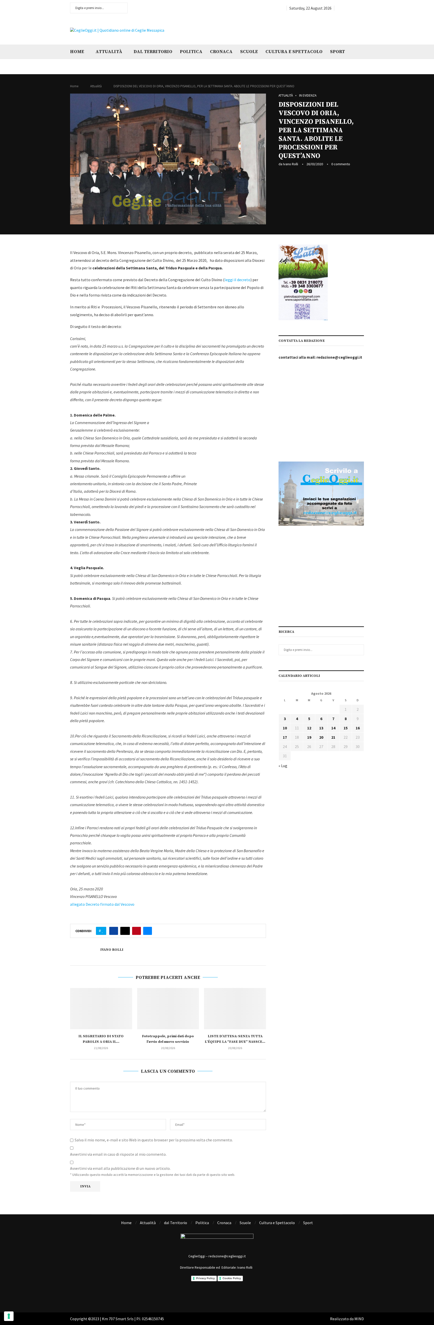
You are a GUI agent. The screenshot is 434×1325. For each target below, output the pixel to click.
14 (333, 727)
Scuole (249, 52)
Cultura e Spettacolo (293, 52)
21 (333, 737)
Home (77, 52)
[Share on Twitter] (125, 931)
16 (358, 727)
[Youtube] (356, 8)
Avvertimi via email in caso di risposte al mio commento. (118, 1154)
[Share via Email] (147, 931)
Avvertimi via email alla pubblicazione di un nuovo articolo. (120, 1168)
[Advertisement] (301, 29)
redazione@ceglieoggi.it (339, 357)
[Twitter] (345, 8)
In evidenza (307, 96)
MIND (359, 1318)
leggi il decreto (237, 279)
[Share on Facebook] (113, 931)
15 (346, 727)
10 (285, 727)
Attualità (108, 52)
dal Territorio (153, 52)
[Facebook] (338, 8)
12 (309, 727)
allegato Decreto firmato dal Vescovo (102, 904)
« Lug (283, 765)
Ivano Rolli (290, 164)
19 (309, 737)
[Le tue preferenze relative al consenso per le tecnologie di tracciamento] (9, 1316)
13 (321, 727)
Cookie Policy (232, 1278)
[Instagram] (350, 8)
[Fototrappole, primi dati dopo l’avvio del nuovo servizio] (168, 1008)
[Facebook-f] (191, 1295)
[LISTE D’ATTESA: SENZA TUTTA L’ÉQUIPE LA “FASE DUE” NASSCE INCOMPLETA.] (235, 1008)
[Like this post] (102, 931)
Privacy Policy (205, 1278)
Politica (191, 52)
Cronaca (221, 52)
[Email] (362, 8)
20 (321, 737)
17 (285, 737)
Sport (337, 52)
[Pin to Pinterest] (136, 931)
